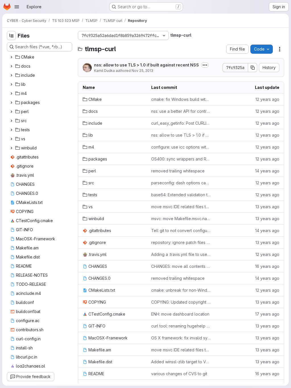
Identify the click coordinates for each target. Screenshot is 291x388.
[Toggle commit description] (205, 65)
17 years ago (267, 314)
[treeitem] (40, 57)
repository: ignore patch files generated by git (181, 242)
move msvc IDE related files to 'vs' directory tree (181, 206)
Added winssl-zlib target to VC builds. (181, 361)
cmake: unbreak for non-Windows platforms (181, 290)
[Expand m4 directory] (11, 93)
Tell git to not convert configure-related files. (181, 230)
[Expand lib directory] (11, 84)
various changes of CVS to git (179, 373)
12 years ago (267, 99)
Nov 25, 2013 (142, 70)
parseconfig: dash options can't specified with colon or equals (181, 182)
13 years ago (267, 206)
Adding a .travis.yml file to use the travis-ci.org (181, 254)
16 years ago (267, 266)
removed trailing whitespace (178, 170)
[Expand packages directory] (11, 102)
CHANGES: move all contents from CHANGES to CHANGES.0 (181, 266)
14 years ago (267, 170)
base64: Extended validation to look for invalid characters (181, 194)
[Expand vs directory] (11, 138)
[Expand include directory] (11, 75)
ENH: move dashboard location (180, 314)
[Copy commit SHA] (252, 67)
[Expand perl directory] (11, 111)
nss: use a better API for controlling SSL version (181, 111)
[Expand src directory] (11, 120)
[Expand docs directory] (11, 66)
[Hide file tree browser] (11, 35)
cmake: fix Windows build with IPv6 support (181, 99)
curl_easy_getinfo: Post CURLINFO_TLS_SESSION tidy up (181, 123)
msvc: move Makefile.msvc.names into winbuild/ (181, 218)
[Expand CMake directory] (11, 57)
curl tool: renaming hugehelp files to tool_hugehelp (181, 326)
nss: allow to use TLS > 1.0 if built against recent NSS (146, 64)
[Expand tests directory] (11, 129)
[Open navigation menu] (16, 6)
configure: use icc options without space (181, 147)
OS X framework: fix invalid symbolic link (181, 337)
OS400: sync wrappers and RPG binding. (181, 159)
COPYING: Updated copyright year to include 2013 (181, 302)
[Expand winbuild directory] (11, 148)
